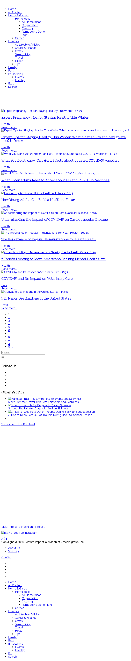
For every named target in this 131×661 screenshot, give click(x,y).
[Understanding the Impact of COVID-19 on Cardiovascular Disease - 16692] (49, 213)
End (10, 346)
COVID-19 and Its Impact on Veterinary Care (37, 278)
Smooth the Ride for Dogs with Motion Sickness (38, 408)
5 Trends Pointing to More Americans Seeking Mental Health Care (53, 259)
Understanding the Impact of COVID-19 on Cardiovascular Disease (54, 219)
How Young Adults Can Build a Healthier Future (38, 200)
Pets (4, 285)
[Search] (2, 357)
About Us (14, 548)
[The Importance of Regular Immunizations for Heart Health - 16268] (45, 232)
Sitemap (13, 551)
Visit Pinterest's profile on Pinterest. (23, 526)
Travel (5, 305)
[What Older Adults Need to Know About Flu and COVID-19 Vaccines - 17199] (50, 173)
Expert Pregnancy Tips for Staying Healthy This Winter (45, 117)
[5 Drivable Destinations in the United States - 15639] (35, 291)
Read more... (9, 127)
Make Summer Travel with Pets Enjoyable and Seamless (43, 402)
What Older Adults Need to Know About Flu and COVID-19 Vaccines (55, 180)
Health (5, 124)
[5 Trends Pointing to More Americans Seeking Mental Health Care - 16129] (48, 252)
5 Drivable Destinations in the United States (36, 298)
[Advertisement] (65, 98)
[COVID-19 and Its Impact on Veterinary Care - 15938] (35, 272)
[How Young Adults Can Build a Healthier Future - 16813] (37, 193)
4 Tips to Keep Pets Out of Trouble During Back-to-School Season (50, 415)
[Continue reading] (45, 398)
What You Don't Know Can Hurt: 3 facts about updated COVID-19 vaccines (60, 160)
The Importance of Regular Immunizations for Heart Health (48, 239)
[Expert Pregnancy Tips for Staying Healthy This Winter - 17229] (42, 110)
